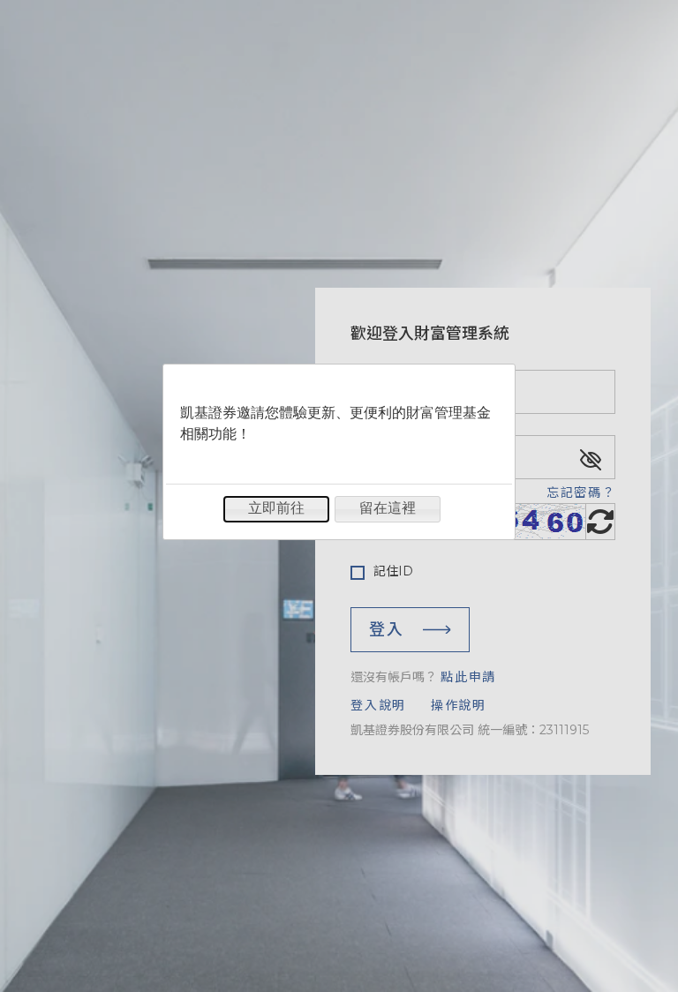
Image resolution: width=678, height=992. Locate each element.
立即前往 (276, 507)
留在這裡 (387, 507)
